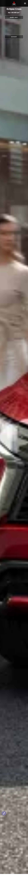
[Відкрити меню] (25, 3)
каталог (14, 36)
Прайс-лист (14, 17)
